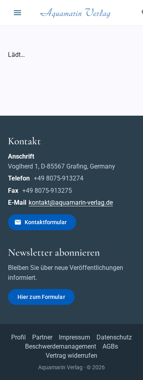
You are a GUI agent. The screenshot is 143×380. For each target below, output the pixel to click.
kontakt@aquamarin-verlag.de (71, 202)
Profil (18, 337)
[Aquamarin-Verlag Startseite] (76, 12)
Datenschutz (114, 337)
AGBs (110, 346)
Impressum (74, 337)
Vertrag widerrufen (71, 355)
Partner (42, 337)
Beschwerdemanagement (60, 346)
